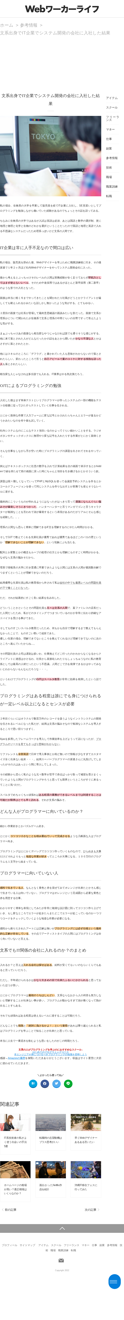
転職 (109, 196)
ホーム (6, 25)
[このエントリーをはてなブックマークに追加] (33, 1084)
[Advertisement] (62, 59)
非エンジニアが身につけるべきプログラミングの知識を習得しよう (50, 1053)
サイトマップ (27, 1245)
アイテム (112, 98)
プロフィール (9, 1245)
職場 (109, 177)
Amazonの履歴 (16, 1058)
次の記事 (90, 1209)
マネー (110, 129)
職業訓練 (112, 186)
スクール (112, 107)
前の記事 (10, 1209)
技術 (109, 167)
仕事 (109, 139)
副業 (109, 148)
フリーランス (112, 118)
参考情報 (28, 25)
